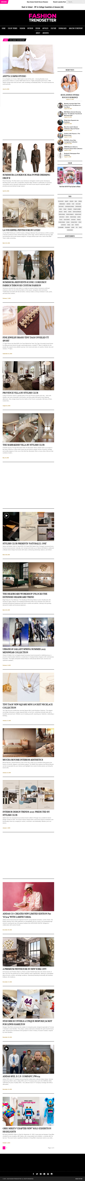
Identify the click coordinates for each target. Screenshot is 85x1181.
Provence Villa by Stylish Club (20, 392)
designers (70, 209)
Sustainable (67, 227)
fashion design (62, 214)
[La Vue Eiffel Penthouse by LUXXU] (28, 227)
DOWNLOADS (62, 28)
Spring (68, 224)
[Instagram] (51, 1174)
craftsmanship (78, 206)
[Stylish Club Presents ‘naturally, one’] (28, 540)
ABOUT (38, 33)
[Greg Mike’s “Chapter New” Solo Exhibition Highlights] (28, 1125)
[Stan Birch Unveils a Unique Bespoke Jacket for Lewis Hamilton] (28, 1018)
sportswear (63, 224)
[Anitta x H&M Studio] (28, 73)
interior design (73, 216)
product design (62, 222)
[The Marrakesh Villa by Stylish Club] (28, 442)
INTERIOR (30, 28)
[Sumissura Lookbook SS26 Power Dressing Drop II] (28, 172)
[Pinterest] (48, 1174)
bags (76, 201)
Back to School (27, 6)
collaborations (62, 203)
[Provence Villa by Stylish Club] (28, 389)
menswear (73, 219)
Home (5, 40)
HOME (3, 28)
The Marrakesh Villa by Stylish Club (23, 444)
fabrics (65, 211)
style (73, 224)
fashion (69, 211)
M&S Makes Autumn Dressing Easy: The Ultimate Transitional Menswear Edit (73, 113)
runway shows (74, 222)
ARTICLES (45, 28)
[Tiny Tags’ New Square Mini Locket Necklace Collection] (28, 701)
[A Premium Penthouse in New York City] (28, 966)
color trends (61, 206)
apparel (66, 201)
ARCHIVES (46, 33)
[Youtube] (41, 1174)
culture (60, 209)
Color (73, 203)
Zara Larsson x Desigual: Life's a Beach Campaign (70, 188)
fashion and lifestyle (77, 211)
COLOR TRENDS (12, 28)
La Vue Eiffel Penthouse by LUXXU (21, 230)
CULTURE (53, 28)
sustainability (60, 227)
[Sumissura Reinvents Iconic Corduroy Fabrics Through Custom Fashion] (28, 279)
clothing (80, 201)
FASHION (22, 28)
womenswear (70, 229)
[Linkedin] (44, 1174)
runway (67, 222)
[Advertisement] (28, 116)
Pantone (78, 219)
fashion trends (78, 214)
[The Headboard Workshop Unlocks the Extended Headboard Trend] (28, 591)
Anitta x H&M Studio (14, 76)
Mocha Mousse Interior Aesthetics (23, 759)
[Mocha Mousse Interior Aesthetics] (28, 756)
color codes (78, 203)
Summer (77, 224)
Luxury (60, 219)
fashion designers (70, 214)
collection (68, 203)
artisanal (71, 201)
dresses (60, 211)
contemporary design (69, 206)
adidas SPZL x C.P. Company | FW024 (21, 1076)
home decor (61, 216)
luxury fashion (67, 219)
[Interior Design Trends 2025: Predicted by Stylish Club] (28, 808)
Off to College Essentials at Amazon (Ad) (48, 6)
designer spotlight (77, 209)
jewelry (79, 216)
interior (67, 216)
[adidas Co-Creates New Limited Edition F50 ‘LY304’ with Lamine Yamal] (28, 910)
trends (80, 227)
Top (76, 227)
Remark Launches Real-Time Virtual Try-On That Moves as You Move (37, 2)
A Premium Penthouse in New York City (24, 968)
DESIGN (38, 28)
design (65, 209)
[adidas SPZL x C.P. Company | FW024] (28, 1073)
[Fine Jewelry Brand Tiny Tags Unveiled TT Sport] (28, 334)
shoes (80, 222)
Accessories (60, 201)
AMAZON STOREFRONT (76, 28)
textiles (72, 227)
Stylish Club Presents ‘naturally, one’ (25, 543)
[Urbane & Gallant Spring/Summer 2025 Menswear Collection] (28, 646)
